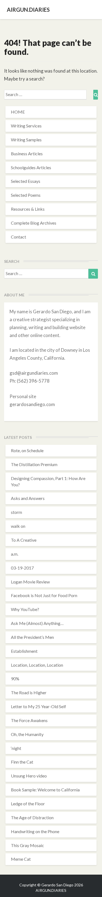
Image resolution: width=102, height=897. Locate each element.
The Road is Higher (29, 692)
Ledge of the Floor (28, 803)
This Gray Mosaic (27, 845)
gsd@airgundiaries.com (34, 373)
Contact (18, 236)
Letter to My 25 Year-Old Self (38, 706)
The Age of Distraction (32, 817)
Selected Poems (26, 195)
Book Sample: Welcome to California (45, 789)
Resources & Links (28, 208)
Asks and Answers (28, 498)
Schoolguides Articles (31, 167)
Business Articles (27, 153)
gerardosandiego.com (32, 404)
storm (16, 512)
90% (15, 678)
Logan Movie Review (30, 581)
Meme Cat (21, 859)
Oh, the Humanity (27, 734)
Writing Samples (26, 139)
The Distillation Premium (34, 464)
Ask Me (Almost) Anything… (37, 623)
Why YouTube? (25, 609)
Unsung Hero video (29, 775)
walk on (18, 526)
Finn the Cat (22, 761)
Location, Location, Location (37, 664)
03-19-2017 (22, 567)
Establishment (24, 651)
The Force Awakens (29, 720)
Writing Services (26, 125)
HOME (18, 111)
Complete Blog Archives (33, 222)
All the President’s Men (32, 637)
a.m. (14, 553)
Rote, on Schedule (27, 450)
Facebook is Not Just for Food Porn (44, 595)
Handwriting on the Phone (35, 831)
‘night (16, 748)
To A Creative (23, 540)
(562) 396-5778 (33, 381)
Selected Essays (25, 181)
